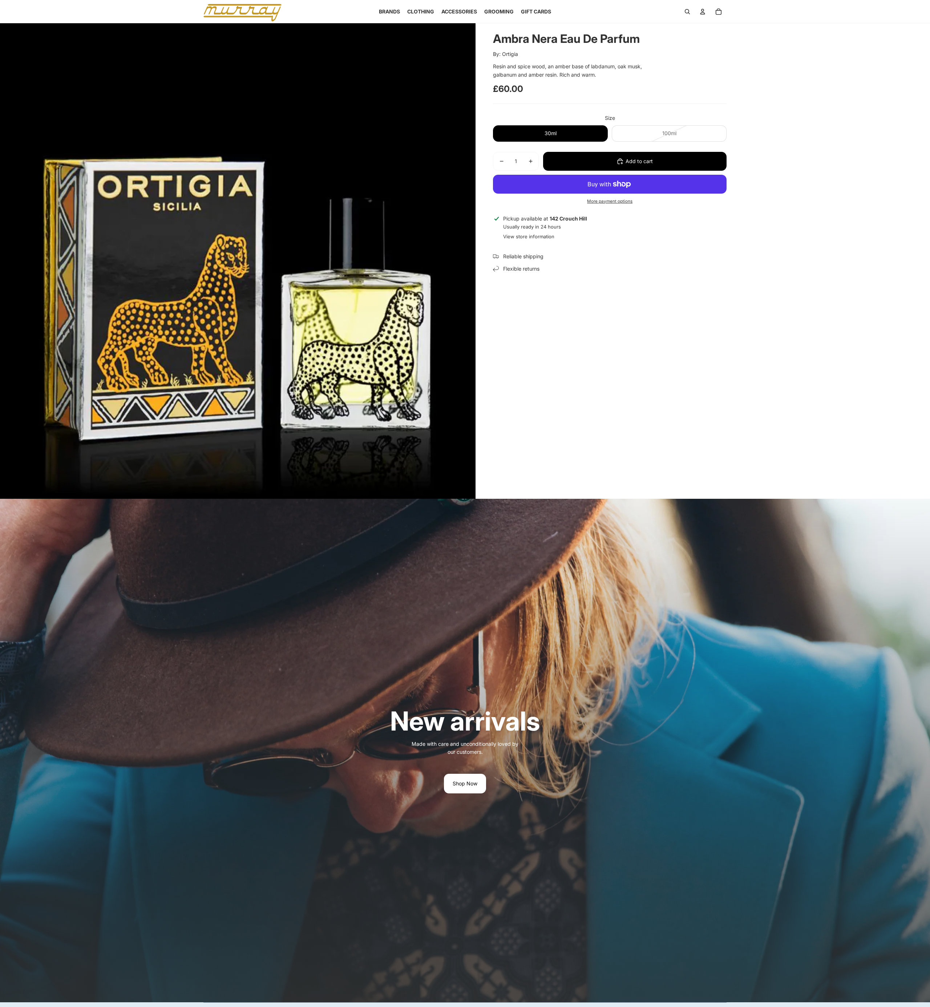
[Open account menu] (703, 12)
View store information (528, 236)
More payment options (609, 201)
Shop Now (465, 783)
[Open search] (687, 12)
